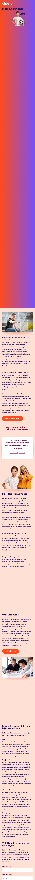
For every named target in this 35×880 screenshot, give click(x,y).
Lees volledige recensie (17, 453)
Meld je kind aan (10, 651)
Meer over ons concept (13, 418)
